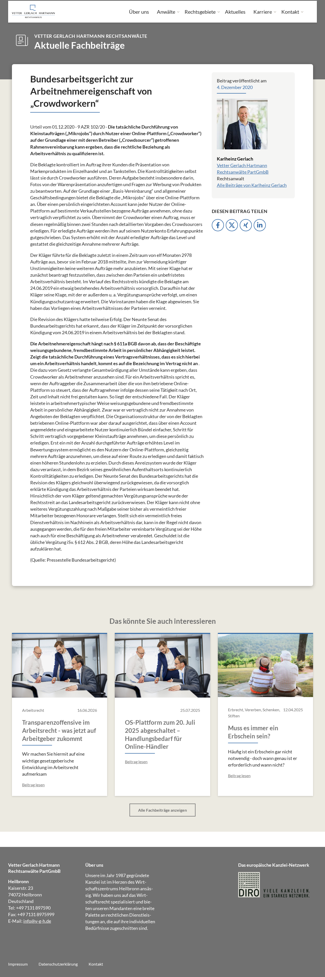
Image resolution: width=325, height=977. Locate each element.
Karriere (262, 12)
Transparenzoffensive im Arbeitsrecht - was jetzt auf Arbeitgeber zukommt (59, 730)
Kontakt (290, 12)
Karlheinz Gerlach (235, 159)
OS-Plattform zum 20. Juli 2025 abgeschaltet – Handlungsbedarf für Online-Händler (160, 734)
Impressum (18, 964)
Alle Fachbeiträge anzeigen (162, 810)
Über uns (139, 12)
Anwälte (166, 12)
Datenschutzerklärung (58, 964)
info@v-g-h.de (37, 921)
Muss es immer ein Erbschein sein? (253, 732)
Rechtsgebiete (200, 12)
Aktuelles (235, 12)
